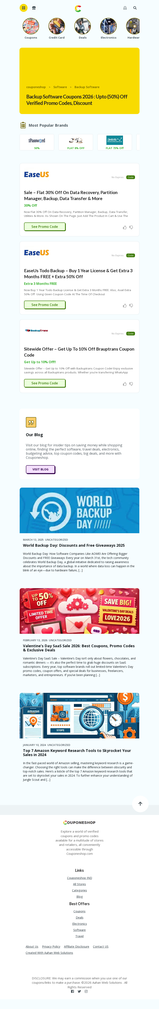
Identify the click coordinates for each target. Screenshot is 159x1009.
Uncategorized (56, 540)
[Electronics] (108, 26)
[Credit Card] (56, 26)
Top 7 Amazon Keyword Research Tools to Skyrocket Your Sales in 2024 (77, 752)
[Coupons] (30, 26)
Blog (79, 897)
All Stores (79, 884)
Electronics (79, 924)
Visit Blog (40, 469)
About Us (32, 946)
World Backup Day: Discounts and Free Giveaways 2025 (74, 545)
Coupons (79, 911)
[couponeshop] (78, 8)
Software (79, 930)
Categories (79, 890)
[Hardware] (134, 26)
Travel (79, 936)
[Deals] (82, 26)
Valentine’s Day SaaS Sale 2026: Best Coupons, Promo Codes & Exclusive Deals (79, 647)
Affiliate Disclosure (76, 946)
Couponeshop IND (79, 878)
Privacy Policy (51, 946)
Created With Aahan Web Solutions (49, 953)
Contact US (100, 946)
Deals (79, 917)
